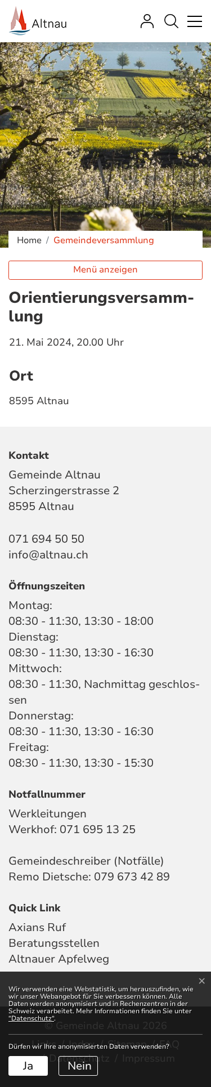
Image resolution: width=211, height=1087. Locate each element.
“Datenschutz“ (31, 1018)
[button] (171, 21)
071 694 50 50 (46, 539)
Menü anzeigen (105, 269)
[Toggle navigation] (193, 21)
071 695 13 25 (98, 829)
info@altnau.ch (48, 554)
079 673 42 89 (132, 876)
